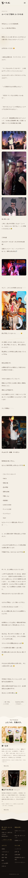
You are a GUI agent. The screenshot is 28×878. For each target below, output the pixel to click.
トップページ (18, 849)
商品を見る (6, 766)
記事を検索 (17, 854)
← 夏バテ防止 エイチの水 (6, 703)
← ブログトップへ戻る (7, 839)
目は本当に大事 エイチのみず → (19, 703)
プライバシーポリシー (20, 862)
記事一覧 (17, 851)
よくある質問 (5, 863)
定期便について (18, 840)
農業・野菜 (4, 857)
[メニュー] (24, 2)
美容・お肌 (4, 854)
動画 (3, 860)
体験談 (3, 849)
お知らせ (4, 866)
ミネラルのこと (5, 851)
